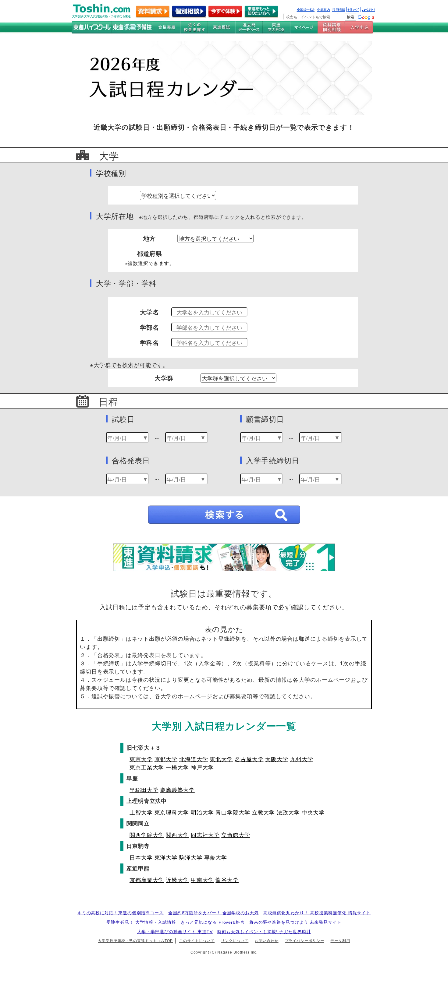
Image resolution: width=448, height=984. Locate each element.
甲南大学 (202, 880)
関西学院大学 (147, 835)
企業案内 (323, 9)
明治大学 (202, 812)
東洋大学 (166, 857)
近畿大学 (177, 880)
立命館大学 (235, 835)
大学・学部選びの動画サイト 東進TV (175, 931)
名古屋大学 (249, 759)
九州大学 (301, 759)
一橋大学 (177, 767)
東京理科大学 (172, 812)
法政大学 (288, 812)
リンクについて (234, 941)
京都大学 (166, 759)
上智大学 (141, 812)
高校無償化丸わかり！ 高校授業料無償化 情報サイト (317, 912)
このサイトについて (197, 941)
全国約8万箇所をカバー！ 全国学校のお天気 (213, 912)
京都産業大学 (147, 880)
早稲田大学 (144, 789)
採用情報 (338, 9)
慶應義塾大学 (177, 789)
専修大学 (215, 857)
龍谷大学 (227, 880)
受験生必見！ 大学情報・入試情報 (141, 922)
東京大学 (141, 759)
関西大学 (177, 835)
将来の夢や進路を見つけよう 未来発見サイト (295, 922)
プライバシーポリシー (304, 941)
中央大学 (313, 812)
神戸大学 (202, 767)
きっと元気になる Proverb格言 (213, 922)
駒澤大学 (190, 857)
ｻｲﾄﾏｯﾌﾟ (353, 9)
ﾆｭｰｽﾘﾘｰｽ (368, 9)
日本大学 (141, 857)
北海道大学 (193, 759)
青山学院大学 (232, 812)
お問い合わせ (266, 941)
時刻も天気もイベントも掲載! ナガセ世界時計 (264, 931)
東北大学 (221, 759)
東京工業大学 (147, 767)
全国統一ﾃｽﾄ (306, 9)
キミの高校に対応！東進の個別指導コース (120, 912)
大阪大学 (276, 759)
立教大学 (263, 812)
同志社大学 (205, 835)
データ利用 (340, 941)
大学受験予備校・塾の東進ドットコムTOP (135, 941)
